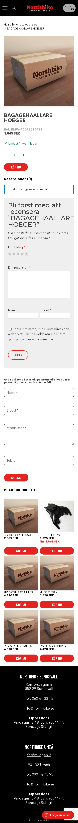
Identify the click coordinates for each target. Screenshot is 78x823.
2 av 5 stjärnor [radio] (13, 254)
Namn (13, 310)
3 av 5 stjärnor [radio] (18, 254)
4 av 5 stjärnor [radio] (22, 254)
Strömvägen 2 (39, 755)
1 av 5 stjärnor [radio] (9, 254)
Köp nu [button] (21, 551)
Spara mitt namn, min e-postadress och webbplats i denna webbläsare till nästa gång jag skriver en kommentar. (38, 334)
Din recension (19, 267)
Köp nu (16, 167)
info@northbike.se (39, 708)
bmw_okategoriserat (25, 24)
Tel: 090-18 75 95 (39, 774)
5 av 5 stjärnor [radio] (26, 254)
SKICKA (16, 477)
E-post (45, 310)
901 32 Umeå (39, 765)
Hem (7, 24)
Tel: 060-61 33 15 (39, 699)
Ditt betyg (16, 247)
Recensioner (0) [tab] (18, 179)
